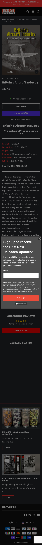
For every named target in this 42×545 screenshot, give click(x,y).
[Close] (39, 238)
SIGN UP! (21, 298)
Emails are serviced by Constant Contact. (19, 291)
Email (5, 270)
